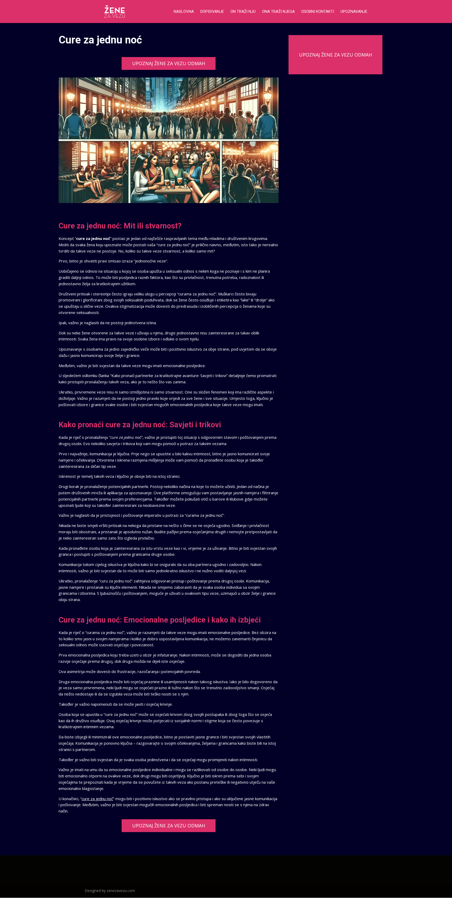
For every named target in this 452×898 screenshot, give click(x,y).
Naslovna (184, 12)
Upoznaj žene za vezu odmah (168, 63)
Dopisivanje (212, 12)
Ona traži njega (278, 12)
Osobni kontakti (317, 12)
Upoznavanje (354, 12)
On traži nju (243, 12)
